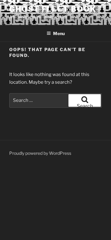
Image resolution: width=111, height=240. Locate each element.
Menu (59, 33)
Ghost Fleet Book (52, 9)
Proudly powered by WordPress (40, 153)
